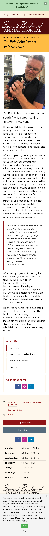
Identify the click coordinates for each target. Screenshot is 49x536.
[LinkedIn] (31, 386)
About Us (18, 37)
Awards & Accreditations (21, 354)
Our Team (31, 37)
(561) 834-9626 (15, 410)
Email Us (12, 414)
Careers (12, 367)
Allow (24, 525)
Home (6, 37)
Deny (25, 531)
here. (24, 521)
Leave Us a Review (18, 360)
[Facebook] (18, 386)
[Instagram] (24, 386)
